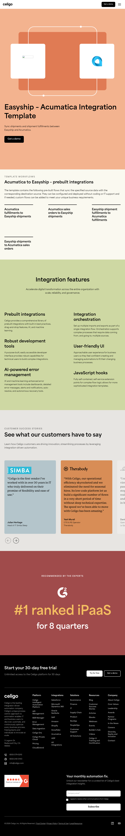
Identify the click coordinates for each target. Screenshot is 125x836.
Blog (91, 700)
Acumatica (56, 734)
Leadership (112, 708)
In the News (113, 723)
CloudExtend (38, 748)
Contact (111, 741)
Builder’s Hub (94, 730)
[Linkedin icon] (112, 823)
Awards (111, 713)
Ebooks (92, 717)
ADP (53, 738)
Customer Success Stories (93, 706)
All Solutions (75, 736)
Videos (92, 734)
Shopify (54, 726)
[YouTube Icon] (119, 823)
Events (92, 726)
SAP (53, 717)
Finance (73, 704)
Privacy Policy (52, 823)
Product (73, 717)
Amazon (54, 722)
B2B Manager (38, 718)
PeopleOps (75, 725)
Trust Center (41, 823)
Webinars (93, 722)
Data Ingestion (38, 729)
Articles (92, 713)
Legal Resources (76, 823)
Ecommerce (75, 700)
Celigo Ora (37, 733)
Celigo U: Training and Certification (94, 741)
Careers (111, 728)
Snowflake (55, 730)
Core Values (113, 704)
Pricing (35, 744)
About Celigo (114, 700)
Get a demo (108, 4)
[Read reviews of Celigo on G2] (16, 781)
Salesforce (56, 700)
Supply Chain (76, 713)
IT (71, 708)
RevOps (73, 721)
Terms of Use (63, 823)
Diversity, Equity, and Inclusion (112, 734)
